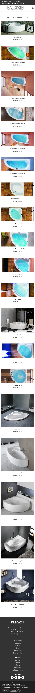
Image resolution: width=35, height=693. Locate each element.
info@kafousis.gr (19, 634)
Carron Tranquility (17, 517)
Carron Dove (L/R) (17, 473)
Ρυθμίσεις (26, 687)
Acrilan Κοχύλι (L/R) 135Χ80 (17, 62)
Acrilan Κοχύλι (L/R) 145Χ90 (17, 98)
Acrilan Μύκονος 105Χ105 (17, 223)
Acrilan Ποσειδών (17, 335)
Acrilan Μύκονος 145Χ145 (17, 274)
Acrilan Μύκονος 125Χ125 (17, 249)
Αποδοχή (5, 690)
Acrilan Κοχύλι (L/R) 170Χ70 (17, 173)
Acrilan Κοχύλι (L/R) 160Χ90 (17, 148)
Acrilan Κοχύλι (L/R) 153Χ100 (17, 123)
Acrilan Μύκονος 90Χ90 (17, 198)
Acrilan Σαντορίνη (17, 360)
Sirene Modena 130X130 (17, 604)
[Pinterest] (19, 677)
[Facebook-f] (12, 677)
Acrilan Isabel (17, 37)
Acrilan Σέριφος (17, 385)
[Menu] (2, 8)
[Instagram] (15, 677)
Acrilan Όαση (17, 299)
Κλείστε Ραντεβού (20, 3)
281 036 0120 (20, 632)
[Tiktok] (22, 677)
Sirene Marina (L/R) (17, 561)
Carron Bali (17, 429)
